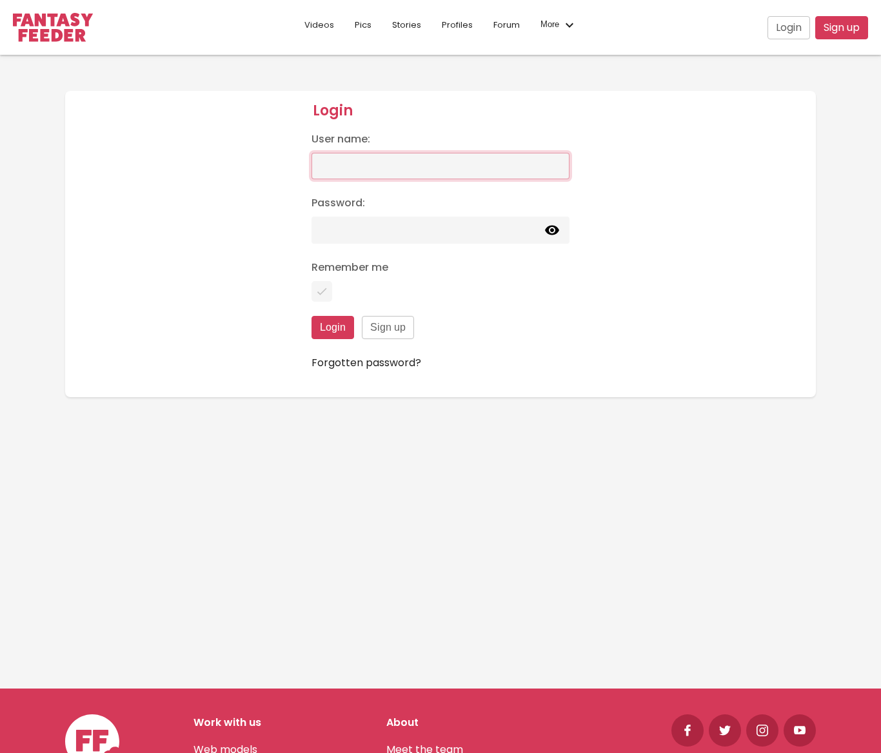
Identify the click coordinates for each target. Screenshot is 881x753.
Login (789, 27)
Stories (406, 25)
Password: (338, 202)
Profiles (457, 25)
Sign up (842, 27)
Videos (319, 25)
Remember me (350, 267)
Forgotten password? (366, 362)
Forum (506, 25)
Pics (363, 25)
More (551, 25)
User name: (341, 139)
